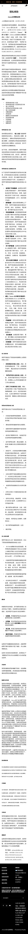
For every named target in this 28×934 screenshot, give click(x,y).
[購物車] (25, 6)
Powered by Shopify (20, 929)
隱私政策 (8, 891)
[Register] (23, 897)
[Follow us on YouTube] (9, 905)
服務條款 (4, 880)
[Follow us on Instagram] (6, 905)
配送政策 (4, 870)
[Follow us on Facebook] (3, 905)
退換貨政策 (5, 877)
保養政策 (4, 873)
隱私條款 (4, 883)
